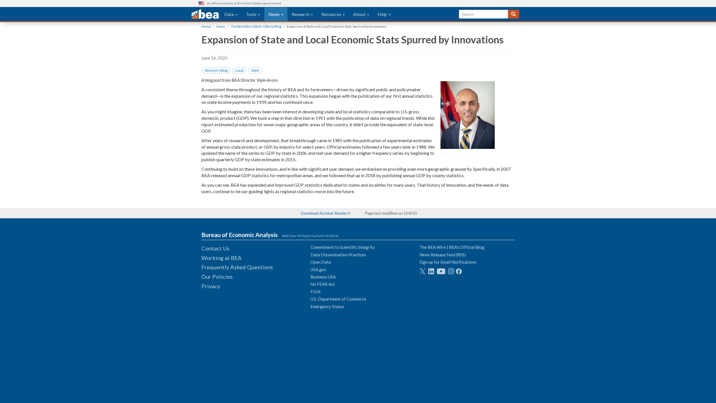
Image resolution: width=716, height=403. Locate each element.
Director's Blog (216, 70)
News (274, 14)
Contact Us (215, 248)
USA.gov (318, 269)
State (255, 70)
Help (383, 14)
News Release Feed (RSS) (443, 254)
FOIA (315, 291)
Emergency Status (327, 306)
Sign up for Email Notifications (448, 261)
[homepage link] (205, 14)
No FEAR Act (322, 284)
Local (239, 70)
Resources (331, 14)
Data (229, 14)
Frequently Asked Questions (237, 267)
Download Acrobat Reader (324, 213)
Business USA (323, 276)
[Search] (513, 14)
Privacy (210, 286)
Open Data (320, 261)
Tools (251, 14)
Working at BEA (221, 257)
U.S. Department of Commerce (338, 298)
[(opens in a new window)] (422, 271)
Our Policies (217, 276)
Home (206, 26)
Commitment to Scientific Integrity (342, 247)
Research (301, 14)
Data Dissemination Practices (338, 254)
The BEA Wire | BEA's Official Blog (256, 26)
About (359, 14)
